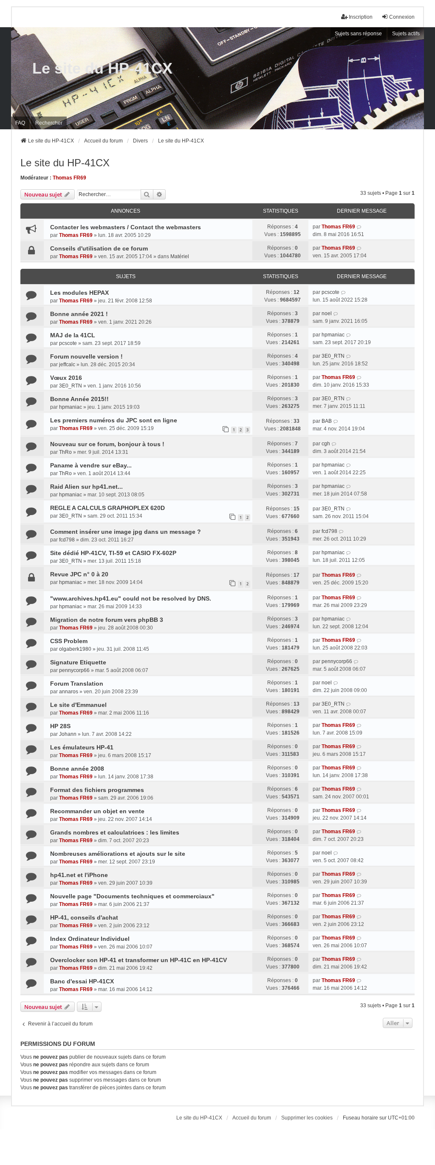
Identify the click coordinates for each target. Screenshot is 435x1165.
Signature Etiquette (78, 662)
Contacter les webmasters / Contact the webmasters (125, 227)
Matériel (179, 256)
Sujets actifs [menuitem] (406, 34)
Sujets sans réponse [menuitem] (358, 34)
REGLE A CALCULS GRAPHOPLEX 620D (107, 507)
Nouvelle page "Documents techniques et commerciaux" (132, 896)
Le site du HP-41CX (102, 68)
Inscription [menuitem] (361, 17)
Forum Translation (76, 683)
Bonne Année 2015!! (79, 399)
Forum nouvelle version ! (86, 356)
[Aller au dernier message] (359, 227)
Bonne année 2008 (77, 768)
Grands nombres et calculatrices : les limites (114, 832)
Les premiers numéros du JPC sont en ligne (113, 420)
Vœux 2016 (66, 377)
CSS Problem (69, 641)
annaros (68, 692)
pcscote (330, 292)
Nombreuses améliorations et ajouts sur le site (117, 853)
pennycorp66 (74, 670)
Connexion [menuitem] (402, 17)
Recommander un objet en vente (97, 811)
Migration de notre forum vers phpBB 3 (106, 619)
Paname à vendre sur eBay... (91, 465)
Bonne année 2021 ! (79, 313)
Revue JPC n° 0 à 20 (79, 574)
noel (327, 313)
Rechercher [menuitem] (48, 123)
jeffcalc (67, 364)
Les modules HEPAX (79, 292)
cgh (326, 444)
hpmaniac (333, 335)
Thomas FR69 (69, 178)
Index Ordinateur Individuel (90, 938)
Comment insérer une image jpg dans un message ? (125, 531)
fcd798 (67, 540)
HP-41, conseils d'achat (84, 917)
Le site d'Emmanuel (78, 704)
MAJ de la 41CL (72, 335)
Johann (67, 734)
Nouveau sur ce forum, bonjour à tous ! (107, 444)
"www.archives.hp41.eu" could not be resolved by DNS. (130, 598)
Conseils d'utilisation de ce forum (99, 248)
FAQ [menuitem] (20, 123)
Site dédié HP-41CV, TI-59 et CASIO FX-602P (113, 553)
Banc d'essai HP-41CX (82, 981)
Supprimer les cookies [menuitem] (307, 1118)
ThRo (65, 452)
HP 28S (60, 726)
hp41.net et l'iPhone (79, 875)
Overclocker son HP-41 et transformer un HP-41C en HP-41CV (138, 960)
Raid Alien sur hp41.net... (86, 486)
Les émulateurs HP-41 (81, 747)
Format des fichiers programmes (97, 789)
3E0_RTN (333, 356)
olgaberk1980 (75, 649)
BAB (327, 421)
